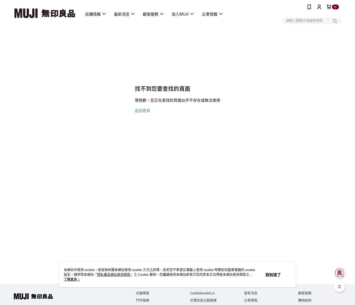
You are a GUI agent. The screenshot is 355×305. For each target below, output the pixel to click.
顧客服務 (304, 293)
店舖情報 (142, 293)
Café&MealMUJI (202, 293)
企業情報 (250, 300)
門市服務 (142, 300)
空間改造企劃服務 (203, 300)
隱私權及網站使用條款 (113, 274)
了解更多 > (72, 279)
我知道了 (273, 274)
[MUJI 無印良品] (44, 14)
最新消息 (250, 293)
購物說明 (304, 300)
